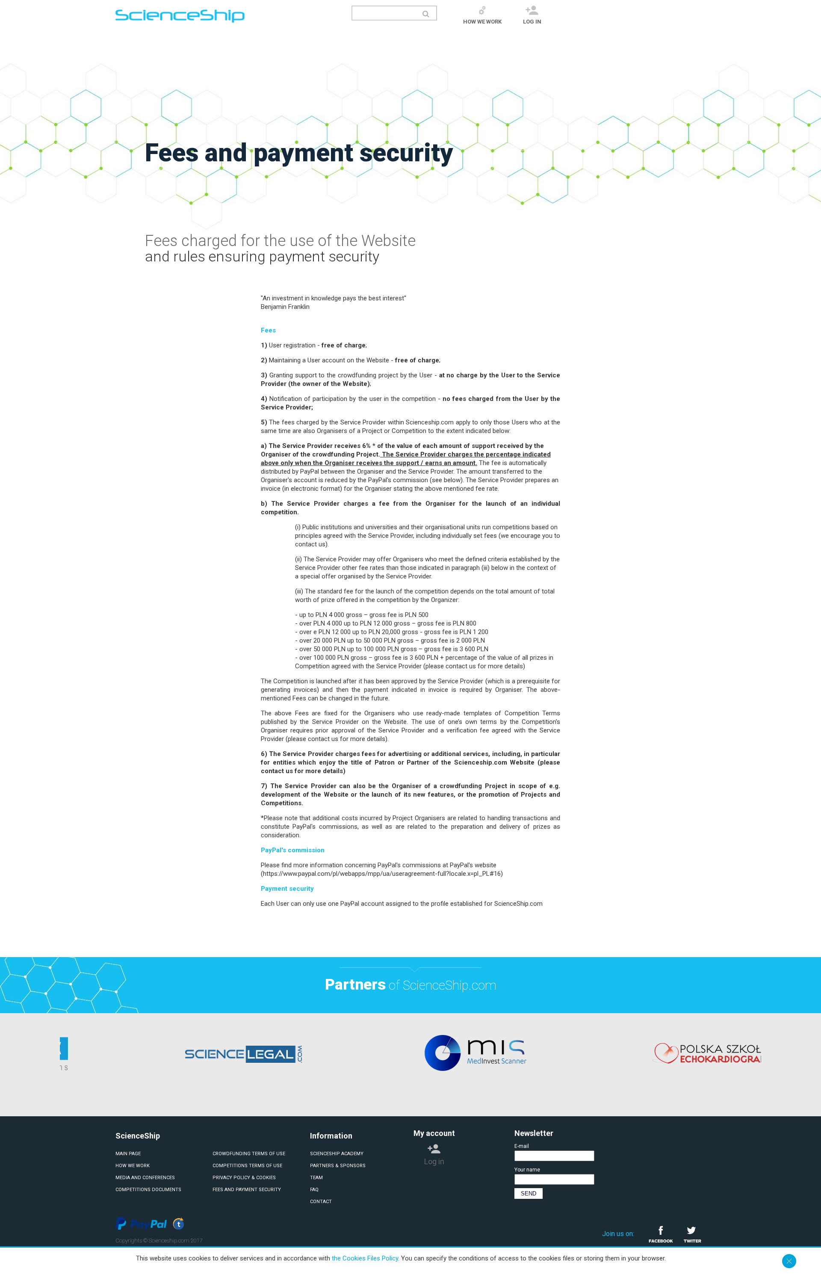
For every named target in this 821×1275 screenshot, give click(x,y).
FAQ (314, 1189)
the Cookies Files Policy (365, 1258)
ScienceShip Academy (336, 1153)
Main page (128, 1153)
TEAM (316, 1177)
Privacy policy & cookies (244, 1177)
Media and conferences (145, 1177)
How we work (482, 21)
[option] (284, 1053)
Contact (321, 1201)
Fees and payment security (247, 1189)
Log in (532, 21)
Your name (527, 1170)
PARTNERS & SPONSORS (338, 1165)
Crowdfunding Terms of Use (249, 1153)
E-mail (521, 1146)
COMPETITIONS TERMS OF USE (247, 1165)
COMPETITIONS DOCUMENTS (148, 1189)
